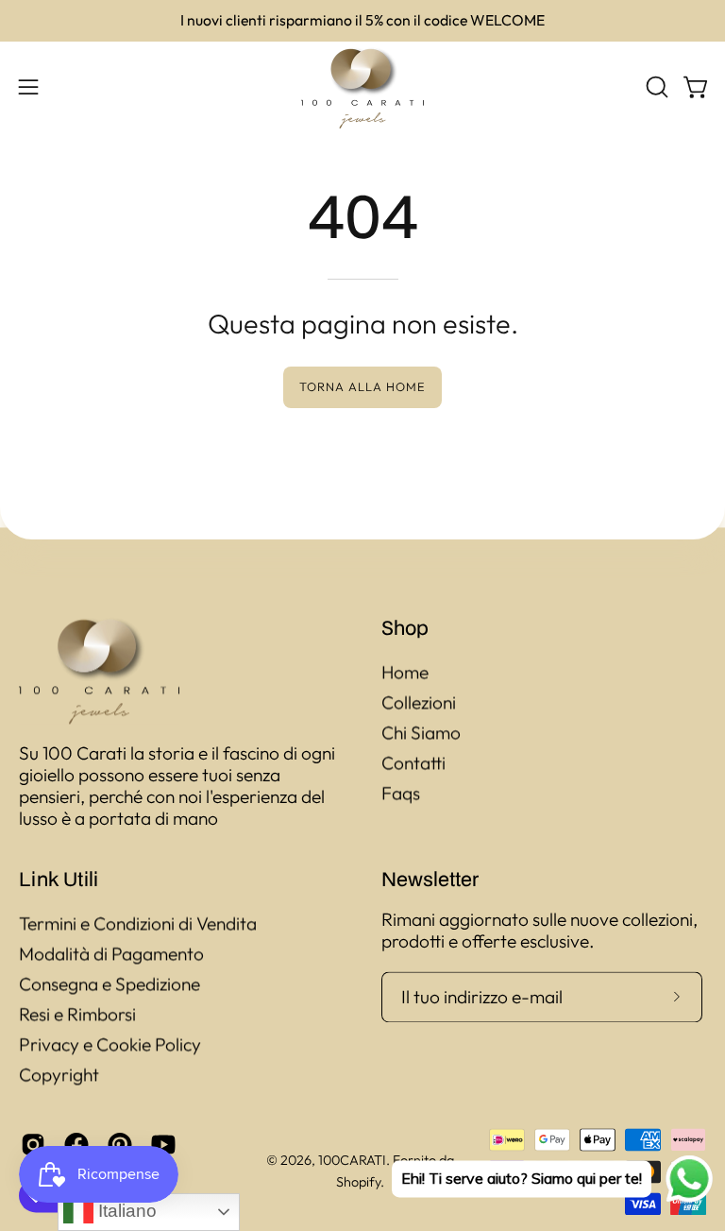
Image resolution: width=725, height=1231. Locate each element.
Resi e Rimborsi (77, 1013)
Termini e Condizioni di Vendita (138, 923)
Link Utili (58, 878)
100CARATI (352, 1161)
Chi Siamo (421, 732)
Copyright (59, 1074)
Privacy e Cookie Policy (110, 1044)
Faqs (400, 792)
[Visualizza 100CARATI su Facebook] (76, 1145)
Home (405, 671)
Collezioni (418, 702)
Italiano (125, 1211)
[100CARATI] (362, 87)
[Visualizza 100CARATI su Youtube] (163, 1145)
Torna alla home (362, 386)
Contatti (413, 762)
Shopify (358, 1181)
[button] (655, 87)
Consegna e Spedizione (109, 983)
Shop (405, 627)
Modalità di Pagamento (111, 953)
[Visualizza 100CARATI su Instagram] (33, 1145)
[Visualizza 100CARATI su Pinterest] (120, 1145)
